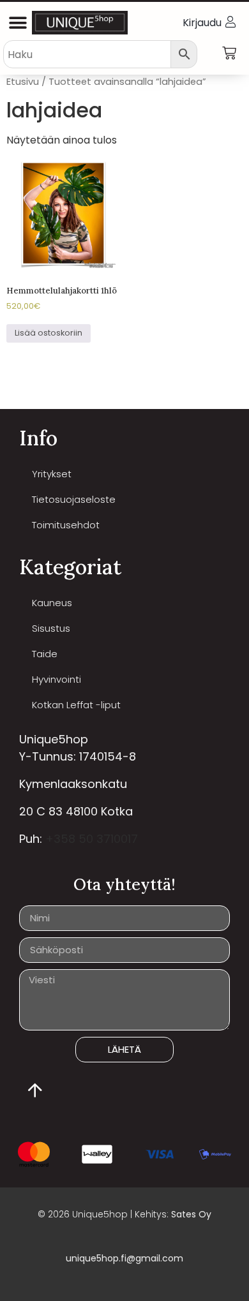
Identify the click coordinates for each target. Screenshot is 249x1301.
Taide (44, 653)
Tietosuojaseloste (74, 499)
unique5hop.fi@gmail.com (124, 1258)
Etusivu (22, 81)
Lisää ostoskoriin (48, 332)
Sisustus (51, 628)
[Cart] (229, 53)
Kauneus (52, 602)
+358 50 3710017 (91, 839)
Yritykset (52, 473)
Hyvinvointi (56, 679)
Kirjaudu (202, 22)
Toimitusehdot (66, 525)
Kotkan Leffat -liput (76, 704)
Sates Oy (191, 1214)
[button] (17, 22)
